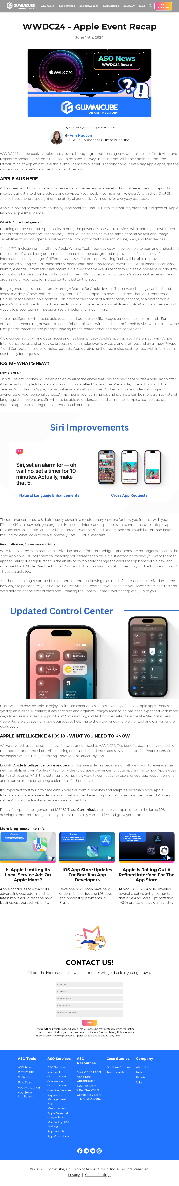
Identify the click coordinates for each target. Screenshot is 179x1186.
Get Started (163, 6)
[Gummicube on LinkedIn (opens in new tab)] (86, 1151)
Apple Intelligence (79, 127)
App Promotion (58, 1136)
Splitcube (24, 1077)
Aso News (111, 127)
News (140, 1072)
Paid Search (26, 1082)
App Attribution (29, 1087)
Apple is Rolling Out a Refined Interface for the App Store (147, 874)
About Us (142, 1067)
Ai (89, 127)
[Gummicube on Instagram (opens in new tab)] (99, 1151)
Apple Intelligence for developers (41, 765)
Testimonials (115, 1072)
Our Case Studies (118, 1067)
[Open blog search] (150, 5)
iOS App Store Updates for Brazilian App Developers (87, 874)
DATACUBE (26, 1072)
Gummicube (88, 810)
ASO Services (56, 1067)
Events (141, 1077)
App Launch (55, 1131)
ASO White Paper (89, 1072)
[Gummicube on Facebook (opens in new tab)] (80, 1151)
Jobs (139, 1082)
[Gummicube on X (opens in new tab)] (92, 1151)
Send (89, 1022)
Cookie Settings (98, 1175)
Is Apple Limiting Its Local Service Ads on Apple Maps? (28, 874)
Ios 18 (103, 127)
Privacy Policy (116, 1032)
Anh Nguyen (81, 135)
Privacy (74, 1175)
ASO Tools (25, 1067)
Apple (97, 127)
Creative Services (59, 1090)
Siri (92, 127)
